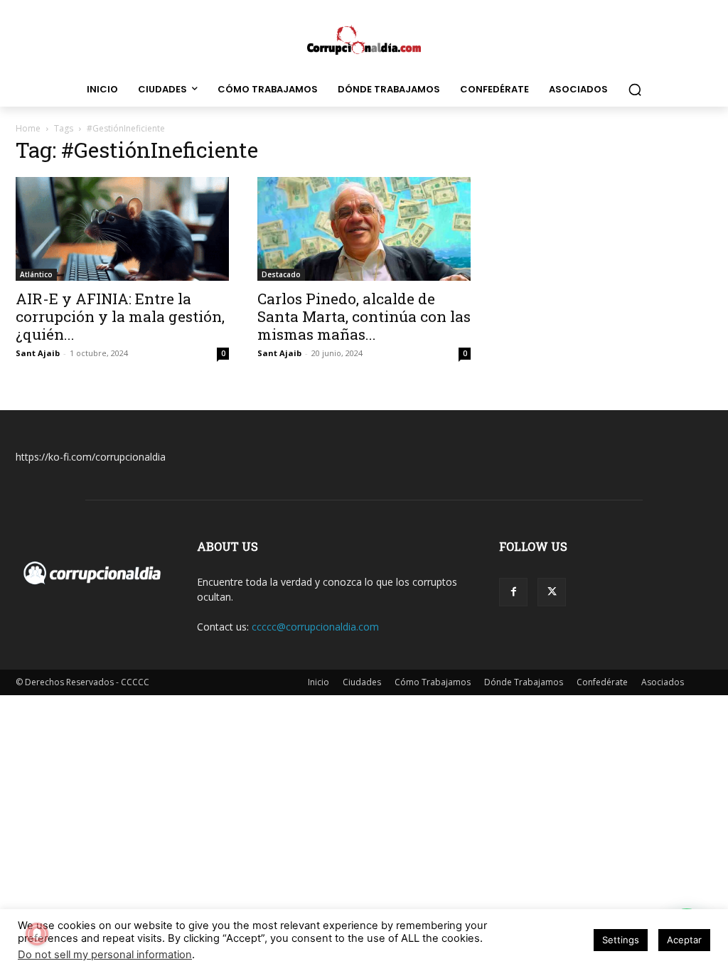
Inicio (318, 682)
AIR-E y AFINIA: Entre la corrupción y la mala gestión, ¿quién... (120, 316)
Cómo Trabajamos (433, 682)
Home (28, 128)
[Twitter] (551, 592)
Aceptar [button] (684, 939)
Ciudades (362, 682)
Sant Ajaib (38, 353)
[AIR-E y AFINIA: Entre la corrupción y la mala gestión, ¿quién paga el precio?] (122, 229)
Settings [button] (620, 939)
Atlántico (36, 274)
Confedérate (602, 682)
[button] (635, 90)
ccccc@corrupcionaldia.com (315, 626)
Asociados (662, 682)
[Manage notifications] (37, 934)
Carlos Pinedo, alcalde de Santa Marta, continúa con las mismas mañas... (364, 316)
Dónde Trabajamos (523, 682)
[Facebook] (513, 592)
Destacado (281, 274)
